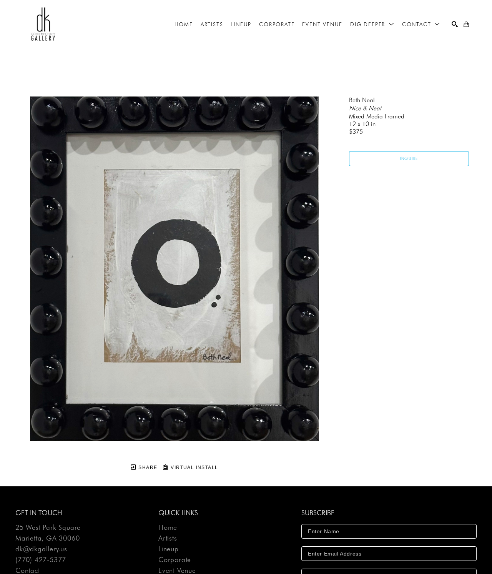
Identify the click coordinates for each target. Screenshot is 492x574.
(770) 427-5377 (40, 560)
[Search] (455, 24)
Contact (27, 570)
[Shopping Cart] (466, 24)
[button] (372, 24)
